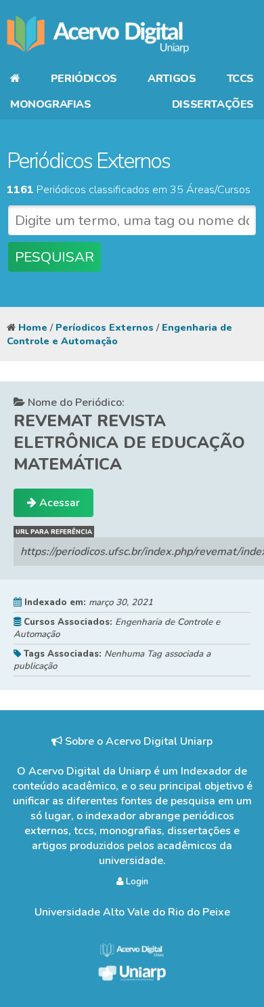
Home (32, 327)
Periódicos (84, 78)
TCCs (240, 78)
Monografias (50, 104)
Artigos (172, 78)
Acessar (58, 502)
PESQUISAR (54, 256)
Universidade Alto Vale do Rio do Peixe (132, 912)
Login (135, 882)
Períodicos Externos (105, 327)
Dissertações (213, 104)
